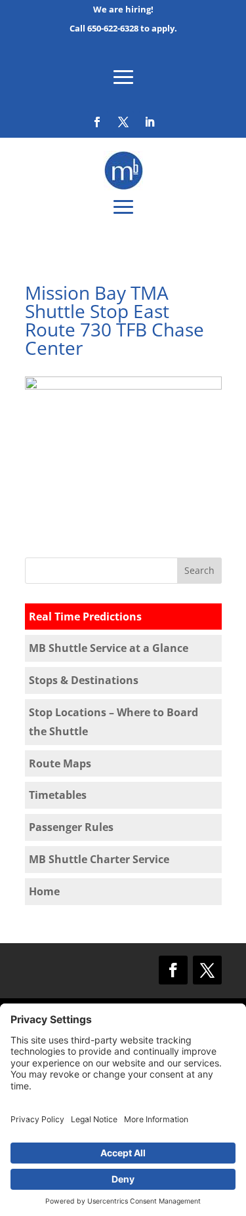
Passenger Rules (71, 827)
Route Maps (60, 763)
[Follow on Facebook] (97, 121)
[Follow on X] (123, 121)
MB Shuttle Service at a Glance (108, 648)
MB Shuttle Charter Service (99, 859)
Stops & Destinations (83, 680)
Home (44, 891)
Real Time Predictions (85, 616)
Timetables (58, 795)
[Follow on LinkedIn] (149, 121)
